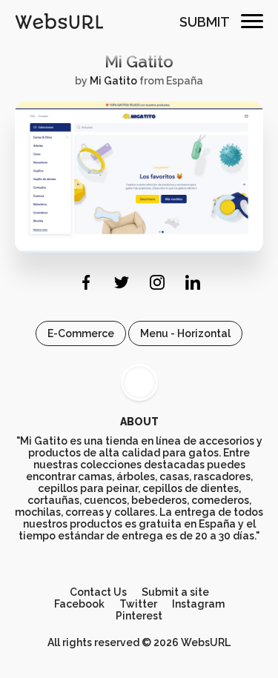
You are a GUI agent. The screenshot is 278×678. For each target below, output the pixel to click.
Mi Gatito (139, 61)
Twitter (138, 604)
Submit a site (175, 592)
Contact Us (98, 592)
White (139, 382)
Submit (204, 22)
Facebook (79, 604)
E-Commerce (80, 333)
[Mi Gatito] (139, 249)
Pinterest (139, 616)
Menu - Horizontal (185, 333)
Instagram (198, 604)
